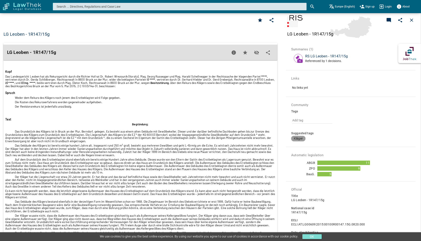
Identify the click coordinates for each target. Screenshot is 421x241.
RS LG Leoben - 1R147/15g (326, 56)
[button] (298, 138)
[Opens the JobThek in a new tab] (409, 53)
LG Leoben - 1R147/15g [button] (27, 34)
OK (312, 236)
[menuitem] (342, 6)
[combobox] (179, 6)
